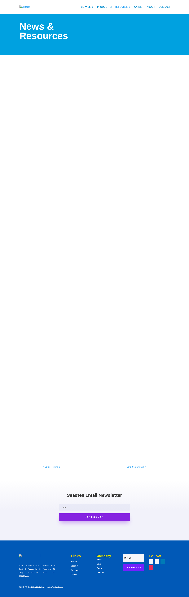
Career (74, 574)
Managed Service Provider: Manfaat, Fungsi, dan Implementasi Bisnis (87, 269)
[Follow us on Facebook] (151, 561)
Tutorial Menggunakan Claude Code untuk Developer (77, 350)
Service (74, 561)
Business (78, 153)
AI (73, 72)
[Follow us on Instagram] (151, 567)
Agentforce (76, 316)
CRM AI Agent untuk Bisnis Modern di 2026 (71, 435)
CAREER (138, 7)
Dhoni (53, 72)
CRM (77, 72)
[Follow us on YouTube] (157, 561)
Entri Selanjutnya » (136, 467)
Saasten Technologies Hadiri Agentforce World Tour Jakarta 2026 (84, 311)
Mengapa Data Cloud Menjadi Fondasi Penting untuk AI (78, 67)
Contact (100, 572)
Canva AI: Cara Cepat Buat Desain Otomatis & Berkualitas (80, 226)
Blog (99, 564)
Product (74, 566)
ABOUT (151, 7)
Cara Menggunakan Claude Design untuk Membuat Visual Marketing (86, 393)
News (91, 316)
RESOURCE (121, 7)
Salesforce (86, 72)
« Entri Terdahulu (51, 467)
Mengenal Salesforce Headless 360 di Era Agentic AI (77, 110)
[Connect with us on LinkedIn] (163, 561)
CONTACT (164, 7)
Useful (86, 153)
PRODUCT (103, 7)
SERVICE (86, 7)
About (99, 560)
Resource (75, 570)
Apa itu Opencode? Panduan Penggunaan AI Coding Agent (81, 188)
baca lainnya (52, 87)
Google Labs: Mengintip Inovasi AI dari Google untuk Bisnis (81, 149)
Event (85, 316)
